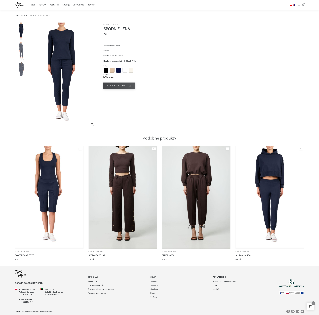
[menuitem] (291, 5)
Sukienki (153, 281)
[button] (93, 77)
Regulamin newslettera (97, 293)
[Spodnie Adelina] (123, 197)
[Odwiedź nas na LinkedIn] (302, 311)
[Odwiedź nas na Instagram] (293, 311)
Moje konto (92, 281)
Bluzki (152, 293)
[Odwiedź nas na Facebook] (288, 311)
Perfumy (153, 297)
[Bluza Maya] (196, 197)
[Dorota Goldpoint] (20, 5)
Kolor (105, 66)
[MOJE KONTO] (299, 4)
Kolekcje (216, 289)
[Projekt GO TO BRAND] (291, 292)
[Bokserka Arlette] (49, 197)
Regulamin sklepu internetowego (101, 289)
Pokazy (215, 285)
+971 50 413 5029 (52, 295)
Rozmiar (106, 75)
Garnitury (154, 289)
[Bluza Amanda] (270, 197)
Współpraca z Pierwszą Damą (224, 281)
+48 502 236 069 (26, 302)
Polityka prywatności (96, 285)
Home (17, 15)
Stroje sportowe (28, 15)
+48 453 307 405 (26, 295)
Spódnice (154, 285)
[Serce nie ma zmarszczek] (291, 283)
